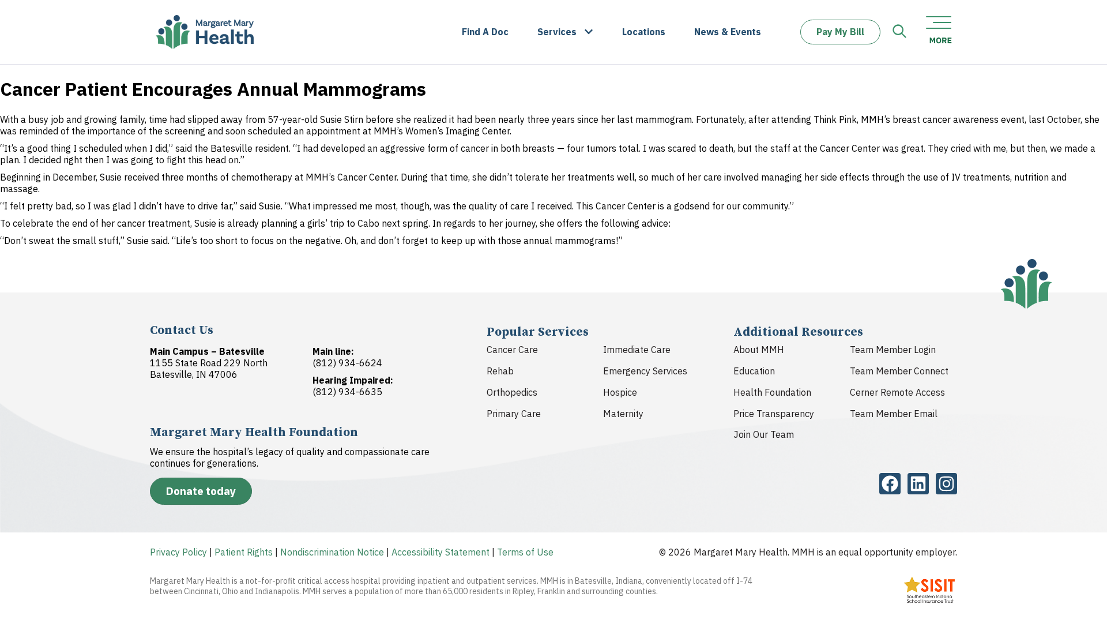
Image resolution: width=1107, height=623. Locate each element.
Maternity (623, 413)
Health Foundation (772, 392)
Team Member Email (893, 413)
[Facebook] (890, 483)
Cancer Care (512, 349)
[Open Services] (588, 32)
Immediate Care (637, 349)
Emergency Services (645, 371)
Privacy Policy (178, 552)
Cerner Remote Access (897, 392)
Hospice (620, 392)
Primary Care (514, 413)
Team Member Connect (899, 371)
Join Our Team (763, 434)
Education (754, 371)
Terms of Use (525, 552)
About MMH (758, 349)
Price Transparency (773, 413)
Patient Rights (243, 552)
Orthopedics (512, 392)
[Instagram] (946, 483)
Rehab (500, 371)
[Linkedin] (918, 483)
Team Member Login (893, 349)
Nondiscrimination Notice (332, 552)
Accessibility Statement (440, 552)
